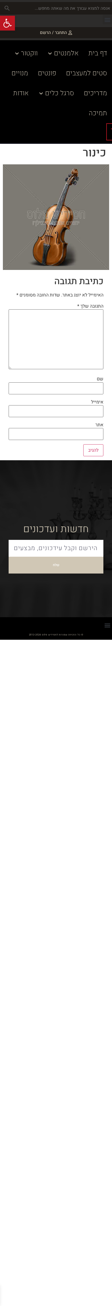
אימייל (97, 402)
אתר (99, 425)
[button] (107, 19)
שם (100, 379)
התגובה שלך (90, 306)
